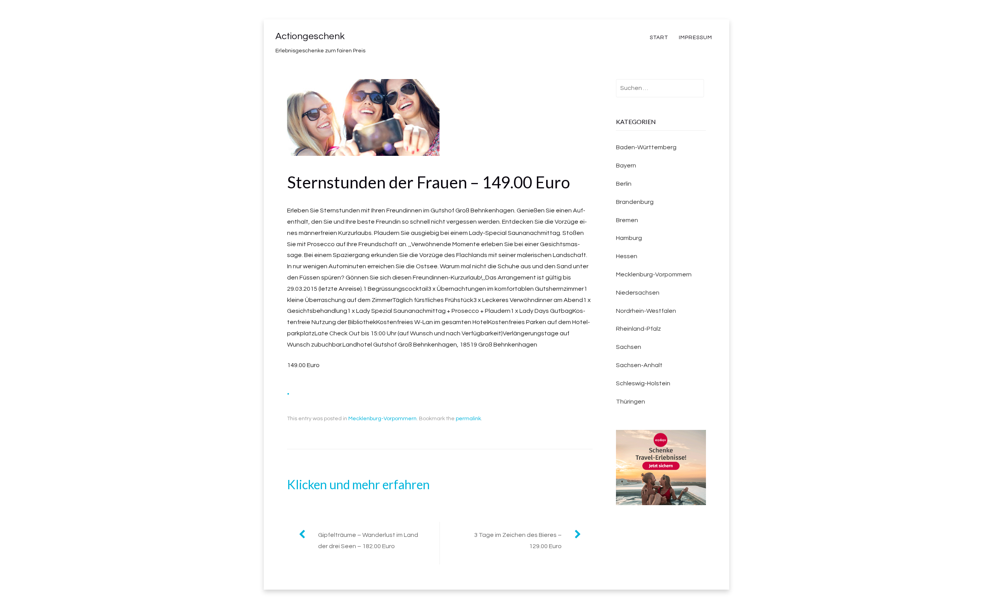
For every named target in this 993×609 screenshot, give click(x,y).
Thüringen (630, 402)
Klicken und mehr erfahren (358, 484)
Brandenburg (635, 202)
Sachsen (628, 347)
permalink (468, 418)
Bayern (626, 165)
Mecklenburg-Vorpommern (382, 418)
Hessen (626, 256)
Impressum (695, 37)
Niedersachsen (637, 293)
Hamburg (629, 238)
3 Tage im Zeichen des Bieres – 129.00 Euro (518, 540)
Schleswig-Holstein (643, 383)
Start (659, 37)
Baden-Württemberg (646, 147)
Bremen (627, 220)
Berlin (623, 184)
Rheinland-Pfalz (638, 329)
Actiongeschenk (309, 36)
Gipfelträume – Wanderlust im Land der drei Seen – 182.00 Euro (368, 540)
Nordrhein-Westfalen (646, 311)
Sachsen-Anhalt (639, 365)
